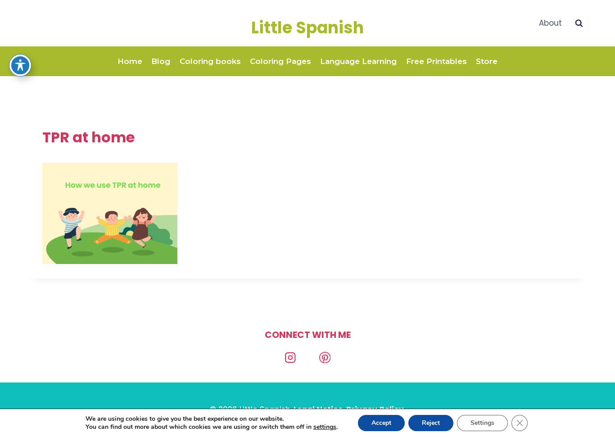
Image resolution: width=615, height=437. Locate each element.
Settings (482, 423)
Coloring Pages (280, 61)
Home (130, 61)
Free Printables (436, 61)
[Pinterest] (324, 357)
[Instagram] (290, 357)
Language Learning (358, 61)
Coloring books (210, 61)
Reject (431, 423)
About (550, 23)
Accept (381, 423)
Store (486, 61)
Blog (160, 61)
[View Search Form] (579, 23)
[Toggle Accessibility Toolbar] (20, 65)
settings (324, 427)
